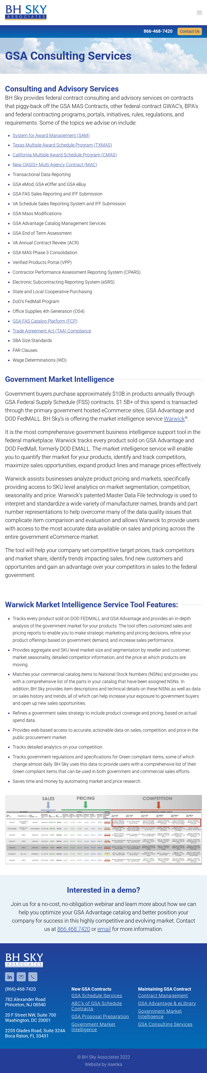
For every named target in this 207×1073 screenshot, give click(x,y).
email (104, 929)
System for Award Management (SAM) (51, 135)
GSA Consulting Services (165, 1024)
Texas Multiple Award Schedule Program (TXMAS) (62, 145)
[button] (199, 12)
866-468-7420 (158, 31)
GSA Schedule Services (96, 995)
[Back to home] (25, 12)
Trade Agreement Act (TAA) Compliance (52, 330)
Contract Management (163, 995)
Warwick (174, 419)
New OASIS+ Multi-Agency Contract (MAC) (55, 164)
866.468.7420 (73, 929)
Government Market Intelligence (93, 1027)
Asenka (115, 1064)
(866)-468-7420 (20, 989)
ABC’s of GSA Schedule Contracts (96, 1006)
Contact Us (189, 31)
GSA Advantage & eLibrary (167, 1003)
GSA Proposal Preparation (100, 1016)
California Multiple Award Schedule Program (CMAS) (65, 154)
